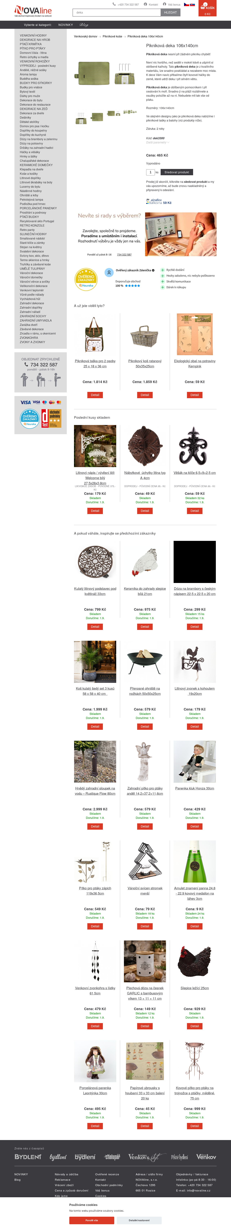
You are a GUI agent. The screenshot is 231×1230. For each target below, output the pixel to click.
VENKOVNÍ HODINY (33, 35)
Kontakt (153, 4)
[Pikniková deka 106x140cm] (105, 104)
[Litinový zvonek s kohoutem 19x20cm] (195, 683)
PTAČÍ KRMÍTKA (31, 44)
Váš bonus (174, 4)
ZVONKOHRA (29, 338)
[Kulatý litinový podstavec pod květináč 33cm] (95, 584)
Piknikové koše (112, 36)
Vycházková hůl (30, 299)
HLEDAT (170, 12)
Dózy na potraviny (31, 143)
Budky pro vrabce (31, 87)
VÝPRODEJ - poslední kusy (38, 66)
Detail (95, 395)
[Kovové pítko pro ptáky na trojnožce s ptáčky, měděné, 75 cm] (195, 1083)
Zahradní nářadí (30, 312)
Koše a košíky (29, 173)
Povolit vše (92, 1220)
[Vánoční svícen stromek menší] (145, 883)
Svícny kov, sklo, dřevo (34, 256)
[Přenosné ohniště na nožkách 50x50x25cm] (145, 683)
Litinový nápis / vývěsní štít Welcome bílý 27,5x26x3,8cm (95, 477)
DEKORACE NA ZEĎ (34, 109)
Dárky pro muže (30, 96)
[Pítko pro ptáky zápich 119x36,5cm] (95, 883)
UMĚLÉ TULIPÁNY (32, 268)
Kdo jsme (61, 1196)
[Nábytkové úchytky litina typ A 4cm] (145, 468)
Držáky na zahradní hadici (36, 148)
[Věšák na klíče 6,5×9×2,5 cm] (195, 468)
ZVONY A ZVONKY (32, 342)
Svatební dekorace (32, 251)
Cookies (100, 1196)
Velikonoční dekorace (33, 286)
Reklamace (62, 1179)
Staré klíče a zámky (32, 243)
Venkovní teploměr (32, 290)
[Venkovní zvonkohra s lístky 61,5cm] (95, 983)
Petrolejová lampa (31, 199)
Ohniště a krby (29, 195)
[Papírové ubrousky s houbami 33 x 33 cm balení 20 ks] (145, 1083)
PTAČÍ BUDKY (29, 217)
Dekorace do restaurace (35, 104)
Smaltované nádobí (32, 238)
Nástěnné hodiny (31, 191)
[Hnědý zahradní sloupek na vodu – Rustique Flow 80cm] (95, 783)
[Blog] (84, 25)
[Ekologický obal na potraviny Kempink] (195, 356)
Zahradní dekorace (32, 303)
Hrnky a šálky (28, 156)
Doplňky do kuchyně (33, 135)
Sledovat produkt (177, 172)
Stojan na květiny (31, 247)
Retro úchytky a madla (34, 57)
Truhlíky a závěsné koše (35, 264)
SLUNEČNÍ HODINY (33, 234)
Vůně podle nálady (32, 294)
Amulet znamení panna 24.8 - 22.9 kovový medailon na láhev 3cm (194, 893)
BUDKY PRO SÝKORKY (36, 83)
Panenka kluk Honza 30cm (194, 788)
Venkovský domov (85, 36)
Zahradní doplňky (31, 307)
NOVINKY (65, 25)
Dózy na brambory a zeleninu (38, 139)
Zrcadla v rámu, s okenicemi (38, 333)
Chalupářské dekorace (34, 161)
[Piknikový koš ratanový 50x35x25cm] (145, 356)
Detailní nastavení (139, 1220)
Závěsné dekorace (32, 329)
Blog (17, 1179)
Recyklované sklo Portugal (37, 221)
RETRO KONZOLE (32, 225)
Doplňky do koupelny (33, 130)
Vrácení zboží (64, 1185)
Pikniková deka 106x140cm (145, 36)
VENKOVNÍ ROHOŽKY (35, 61)
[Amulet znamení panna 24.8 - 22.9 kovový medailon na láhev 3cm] (195, 883)
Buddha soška (29, 78)
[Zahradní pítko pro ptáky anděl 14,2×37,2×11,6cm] (145, 783)
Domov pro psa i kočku (34, 126)
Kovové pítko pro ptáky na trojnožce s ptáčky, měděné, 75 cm (195, 1092)
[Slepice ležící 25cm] (195, 983)
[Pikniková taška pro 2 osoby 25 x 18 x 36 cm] (95, 356)
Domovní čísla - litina (33, 53)
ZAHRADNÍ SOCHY (33, 316)
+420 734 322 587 (128, 4)
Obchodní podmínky (109, 1185)
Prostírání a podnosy (33, 212)
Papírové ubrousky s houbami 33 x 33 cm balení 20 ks (145, 1092)
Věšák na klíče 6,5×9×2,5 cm (195, 472)
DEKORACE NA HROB (35, 40)
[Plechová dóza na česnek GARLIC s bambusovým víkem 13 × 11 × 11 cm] (145, 983)
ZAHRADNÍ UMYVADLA (36, 320)
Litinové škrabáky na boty (36, 182)
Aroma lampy (28, 74)
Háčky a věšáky (30, 152)
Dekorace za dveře (32, 113)
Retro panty (27, 230)
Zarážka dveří (28, 325)
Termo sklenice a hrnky (34, 260)
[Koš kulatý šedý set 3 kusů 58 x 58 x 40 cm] (95, 683)
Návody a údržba (66, 1174)
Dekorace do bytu (31, 100)
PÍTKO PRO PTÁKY (32, 48)
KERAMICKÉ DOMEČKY (36, 165)
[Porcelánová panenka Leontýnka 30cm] (95, 1083)
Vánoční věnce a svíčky (35, 281)
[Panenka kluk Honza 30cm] (195, 783)
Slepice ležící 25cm (195, 987)
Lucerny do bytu (30, 186)
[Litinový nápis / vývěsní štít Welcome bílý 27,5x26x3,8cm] (95, 468)
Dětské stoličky (29, 122)
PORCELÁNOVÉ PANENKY (38, 208)
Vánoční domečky (31, 277)
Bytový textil (27, 91)
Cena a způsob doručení (71, 1190)
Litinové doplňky (30, 178)
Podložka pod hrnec (32, 204)
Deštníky (25, 117)
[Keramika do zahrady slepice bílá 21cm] (145, 584)
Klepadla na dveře (31, 169)
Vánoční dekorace (31, 273)
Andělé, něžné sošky (33, 70)
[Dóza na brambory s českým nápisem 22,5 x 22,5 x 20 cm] (195, 584)
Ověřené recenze (107, 1174)
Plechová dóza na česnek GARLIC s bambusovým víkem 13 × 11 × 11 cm (145, 993)
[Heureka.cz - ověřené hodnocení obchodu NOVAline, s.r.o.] (30, 428)
